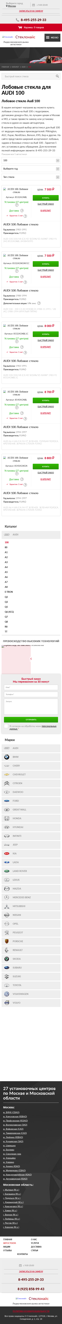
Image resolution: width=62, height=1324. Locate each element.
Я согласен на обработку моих (33, 727)
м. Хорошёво (9, 1158)
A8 (6, 587)
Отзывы (7, 1250)
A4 (6, 567)
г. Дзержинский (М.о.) (13, 1202)
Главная (5, 67)
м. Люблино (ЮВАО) (13, 1137)
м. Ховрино (8, 1162)
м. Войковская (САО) (13, 1129)
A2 (6, 557)
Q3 (6, 602)
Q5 (6, 607)
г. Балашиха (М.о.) (12, 1194)
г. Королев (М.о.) (11, 1227)
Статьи (34, 1250)
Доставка (36, 1247)
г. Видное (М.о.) (10, 1215)
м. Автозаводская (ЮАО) (15, 1179)
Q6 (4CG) (9, 612)
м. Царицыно (9, 1145)
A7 (6, 582)
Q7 (6, 617)
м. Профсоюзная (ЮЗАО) (15, 1121)
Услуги (35, 1243)
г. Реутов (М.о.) (10, 1223)
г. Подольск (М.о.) (11, 1198)
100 (7, 542)
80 (6, 547)
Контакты (22, 1254)
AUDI (24, 67)
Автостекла (9, 1243)
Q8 (6, 622)
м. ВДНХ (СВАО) (11, 1112)
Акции (6, 1247)
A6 (6, 577)
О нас (34, 1239)
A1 (6, 552)
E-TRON (9, 592)
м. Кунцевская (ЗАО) (13, 1141)
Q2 (6, 597)
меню (54, 37)
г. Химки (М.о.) (10, 1210)
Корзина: (34, 27)
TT (6, 632)
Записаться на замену (31, 11)
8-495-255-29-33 (33, 20)
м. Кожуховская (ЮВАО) (15, 1116)
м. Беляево (8, 1150)
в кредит (46, 210)
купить (45, 198)
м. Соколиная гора (12, 1154)
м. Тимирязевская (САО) (15, 1133)
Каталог (15, 67)
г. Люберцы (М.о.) (11, 1219)
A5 (6, 572)
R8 (6, 627)
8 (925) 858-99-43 (31, 1289)
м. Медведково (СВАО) (14, 1170)
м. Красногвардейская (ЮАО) (17, 1174)
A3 (6, 562)
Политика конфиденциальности (31, 1311)
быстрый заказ (46, 204)
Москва (12, 6)
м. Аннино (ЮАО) (11, 1166)
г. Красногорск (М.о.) (13, 1206)
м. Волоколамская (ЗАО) (15, 1125)
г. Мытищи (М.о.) (11, 1190)
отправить (31, 720)
